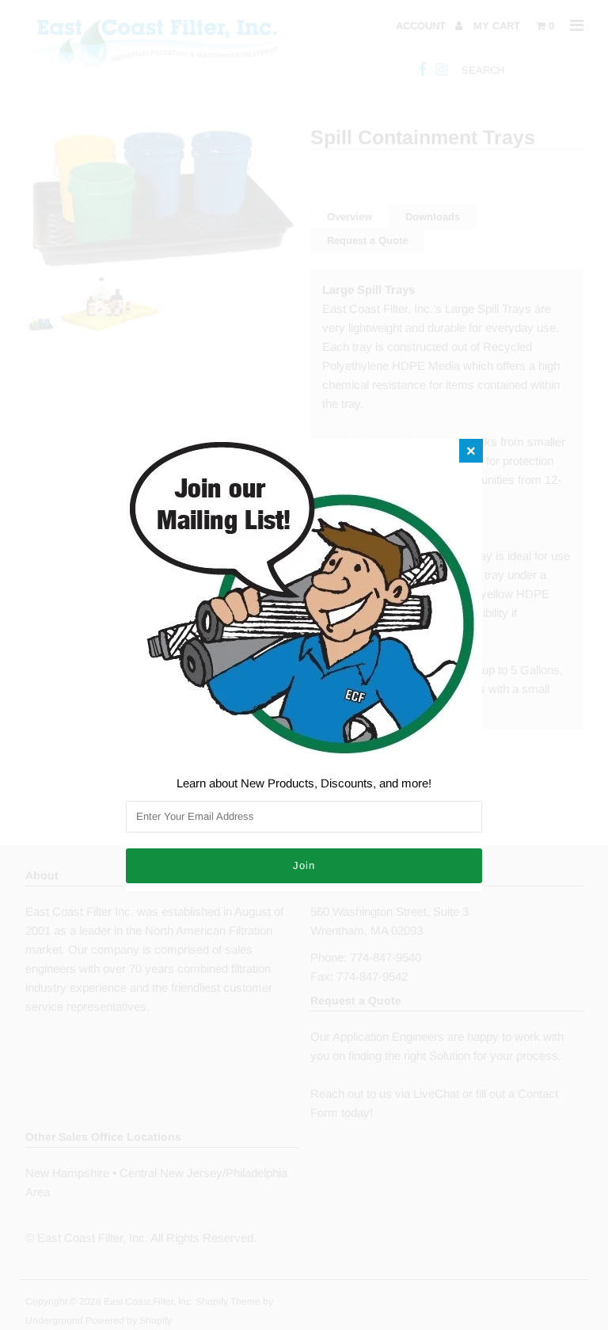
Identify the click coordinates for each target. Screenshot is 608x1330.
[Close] (471, 451)
